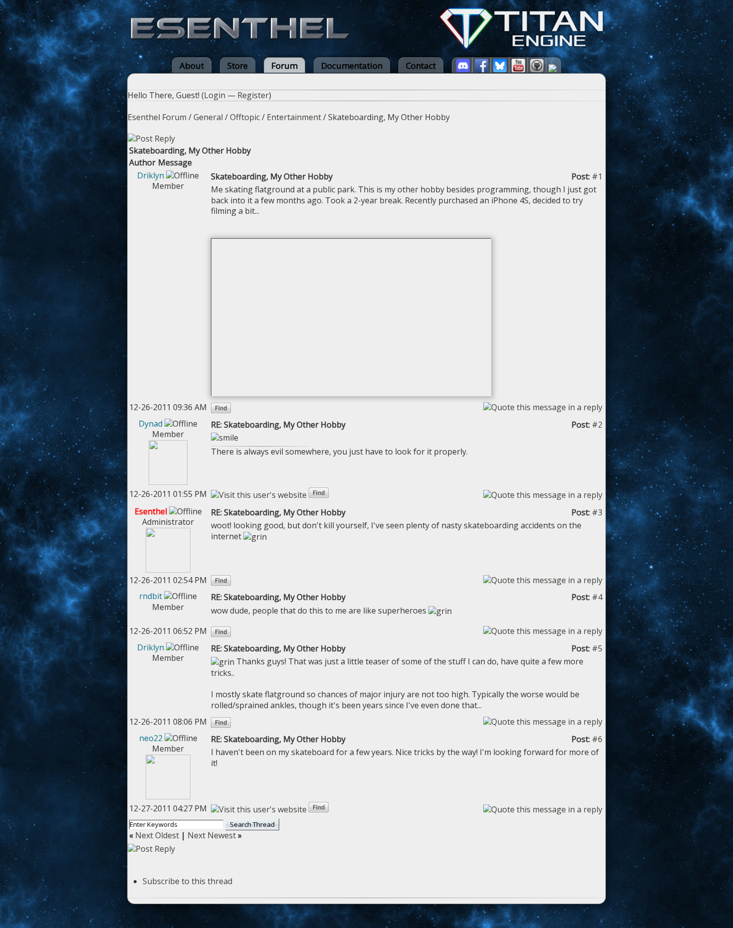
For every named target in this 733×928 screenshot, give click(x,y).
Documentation (351, 65)
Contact (421, 65)
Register (253, 95)
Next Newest (211, 835)
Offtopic (245, 117)
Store (237, 65)
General (208, 117)
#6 (597, 739)
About (192, 65)
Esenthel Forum (157, 117)
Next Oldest (157, 835)
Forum (284, 65)
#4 (597, 597)
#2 (597, 424)
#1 (597, 176)
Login (214, 95)
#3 (597, 512)
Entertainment (294, 117)
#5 (597, 648)
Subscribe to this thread (187, 881)
